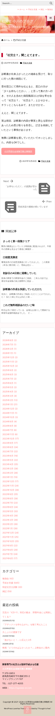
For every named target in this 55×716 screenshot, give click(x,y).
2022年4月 (10, 515)
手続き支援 (32, 9)
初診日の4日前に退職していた (19, 273)
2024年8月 (9, 425)
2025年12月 (10, 357)
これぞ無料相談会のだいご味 (19, 305)
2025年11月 (9, 361)
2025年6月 (9, 383)
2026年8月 (9, 340)
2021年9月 (10, 545)
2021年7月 (10, 554)
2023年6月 (10, 455)
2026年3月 (9, 348)
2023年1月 (10, 477)
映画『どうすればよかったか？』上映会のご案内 (26, 647)
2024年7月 (9, 430)
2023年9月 (10, 443)
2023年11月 (10, 434)
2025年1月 (9, 404)
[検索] (51, 3)
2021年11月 (10, 537)
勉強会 (50, 9)
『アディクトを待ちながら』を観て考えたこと (24, 624)
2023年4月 (10, 464)
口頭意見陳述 (10, 257)
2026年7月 (9, 344)
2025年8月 (9, 374)
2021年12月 (10, 532)
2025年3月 (9, 396)
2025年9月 (9, 370)
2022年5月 (10, 511)
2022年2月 (10, 524)
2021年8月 (10, 549)
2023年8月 (10, 447)
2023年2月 (10, 472)
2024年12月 (10, 408)
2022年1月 (10, 528)
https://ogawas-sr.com (20, 688)
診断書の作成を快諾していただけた (22, 289)
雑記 (42, 9)
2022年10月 (10, 490)
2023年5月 (10, 460)
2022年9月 (10, 494)
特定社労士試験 (12, 587)
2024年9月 (9, 421)
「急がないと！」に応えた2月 (16, 640)
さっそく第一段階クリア (16, 241)
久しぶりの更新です (12, 632)
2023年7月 (10, 451)
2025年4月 (9, 391)
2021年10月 (10, 541)
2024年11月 (9, 413)
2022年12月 (10, 481)
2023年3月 (10, 468)
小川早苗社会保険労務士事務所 (18, 151)
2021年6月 (9, 558)
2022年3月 (10, 520)
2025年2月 (10, 400)
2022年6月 (10, 507)
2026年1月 (9, 353)
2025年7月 (9, 378)
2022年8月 (10, 498)
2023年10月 (10, 438)
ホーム (22, 9)
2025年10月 (10, 366)
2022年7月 (10, 502)
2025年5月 (9, 387)
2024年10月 (10, 417)
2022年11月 (10, 485)
